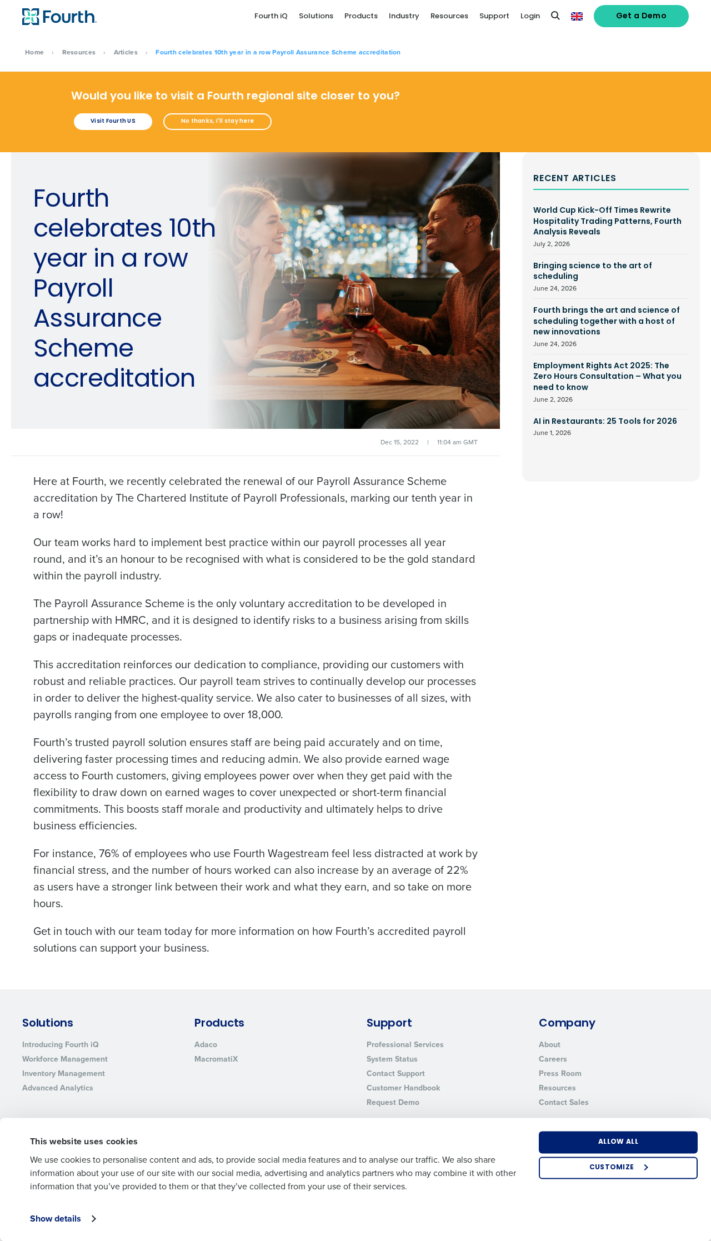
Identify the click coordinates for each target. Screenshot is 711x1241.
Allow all (618, 1142)
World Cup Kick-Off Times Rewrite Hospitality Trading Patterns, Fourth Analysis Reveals (607, 227)
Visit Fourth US (113, 121)
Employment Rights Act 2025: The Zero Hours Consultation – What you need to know (607, 382)
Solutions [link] (316, 16)
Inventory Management (63, 1073)
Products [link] (361, 16)
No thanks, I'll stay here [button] (217, 121)
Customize (611, 1167)
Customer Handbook (403, 1088)
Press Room (560, 1073)
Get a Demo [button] (641, 16)
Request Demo (393, 1102)
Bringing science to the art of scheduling (592, 277)
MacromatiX (216, 1059)
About (549, 1044)
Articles (126, 52)
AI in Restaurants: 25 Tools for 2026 (605, 427)
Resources (79, 52)
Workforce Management (65, 1059)
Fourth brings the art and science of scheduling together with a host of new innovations (606, 327)
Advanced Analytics (57, 1088)
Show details (55, 1218)
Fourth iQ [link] (271, 16)
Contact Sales (564, 1102)
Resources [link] (449, 16)
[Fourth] (59, 16)
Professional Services (405, 1044)
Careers (553, 1059)
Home (34, 52)
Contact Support (396, 1073)
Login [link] (530, 16)
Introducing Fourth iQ (60, 1044)
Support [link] (494, 16)
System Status (392, 1059)
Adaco (205, 1044)
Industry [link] (404, 16)
